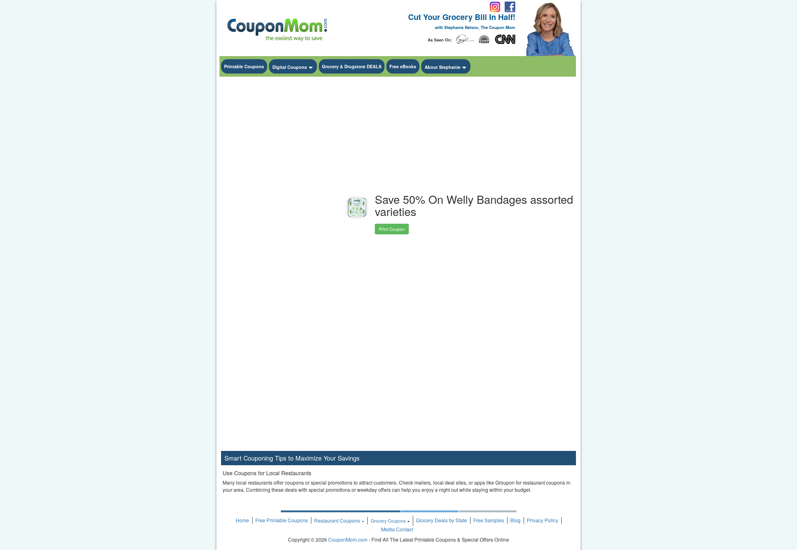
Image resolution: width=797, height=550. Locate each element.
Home (242, 520)
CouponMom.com (347, 539)
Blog (515, 520)
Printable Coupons (244, 66)
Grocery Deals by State (441, 520)
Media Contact (397, 529)
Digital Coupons (289, 67)
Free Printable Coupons (281, 520)
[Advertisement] (277, 173)
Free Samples (488, 520)
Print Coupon (392, 229)
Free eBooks (402, 66)
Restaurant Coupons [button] (337, 520)
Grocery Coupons (388, 521)
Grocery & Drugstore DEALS (351, 66)
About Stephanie (442, 67)
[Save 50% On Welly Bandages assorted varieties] (357, 207)
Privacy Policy (542, 520)
